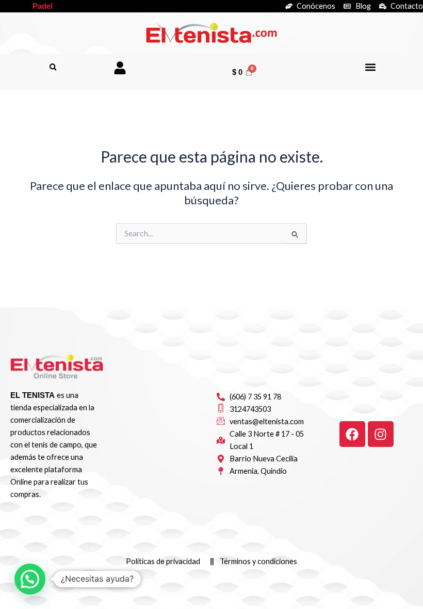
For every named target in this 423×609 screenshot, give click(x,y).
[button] (52, 67)
